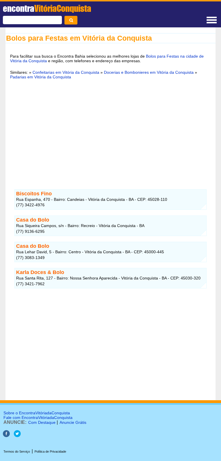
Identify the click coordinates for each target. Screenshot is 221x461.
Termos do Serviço (16, 451)
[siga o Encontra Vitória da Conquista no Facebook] (6, 435)
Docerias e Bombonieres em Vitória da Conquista (149, 72)
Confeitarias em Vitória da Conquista (66, 72)
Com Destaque (42, 422)
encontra (47, 8)
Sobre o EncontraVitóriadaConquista (36, 413)
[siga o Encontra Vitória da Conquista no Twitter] (17, 435)
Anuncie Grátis (73, 422)
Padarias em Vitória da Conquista (40, 77)
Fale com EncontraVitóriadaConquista (38, 417)
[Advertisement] (110, 128)
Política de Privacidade (50, 451)
